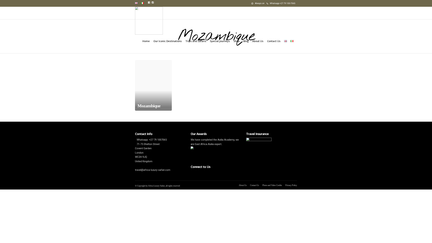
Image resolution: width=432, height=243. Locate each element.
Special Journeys (220, 41)
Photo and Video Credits (272, 185)
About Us (257, 41)
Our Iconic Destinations (167, 41)
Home (146, 41)
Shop (237, 41)
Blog (246, 41)
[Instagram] (153, 2)
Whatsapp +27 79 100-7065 (282, 3)
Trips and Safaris (195, 41)
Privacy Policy (291, 185)
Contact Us (273, 41)
